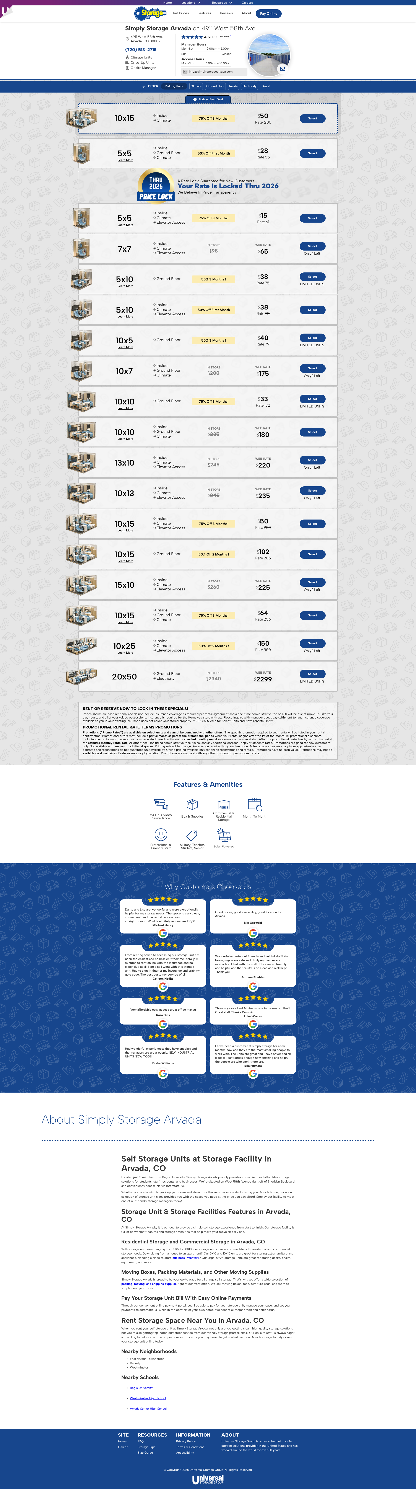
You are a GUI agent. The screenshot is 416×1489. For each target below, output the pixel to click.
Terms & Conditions (190, 1447)
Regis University (141, 1388)
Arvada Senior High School (148, 1409)
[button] (191, 2)
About (246, 13)
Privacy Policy (186, 1441)
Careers (247, 3)
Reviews (226, 13)
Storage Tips (146, 1447)
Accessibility (185, 1453)
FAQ (141, 1441)
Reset (266, 86)
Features (204, 13)
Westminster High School (148, 1398)
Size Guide (145, 1453)
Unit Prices (180, 13)
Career (123, 1447)
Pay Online (268, 13)
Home (167, 3)
